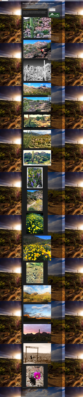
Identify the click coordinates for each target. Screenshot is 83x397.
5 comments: (35, 387)
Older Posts (45, 390)
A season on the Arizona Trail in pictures (30, 9)
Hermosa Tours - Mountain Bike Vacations (38, 3)
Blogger (46, 395)
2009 (50, 32)
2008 (50, 33)
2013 (50, 22)
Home (35, 390)
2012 (50, 28)
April (51, 23)
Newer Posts (25, 390)
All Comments (52, 10)
